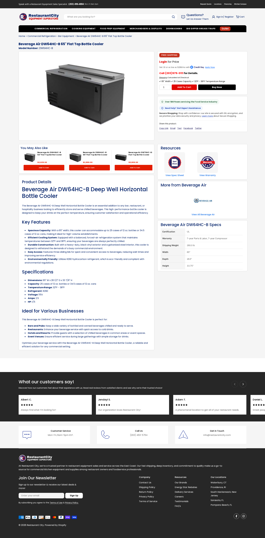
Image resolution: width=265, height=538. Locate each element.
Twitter (198, 128)
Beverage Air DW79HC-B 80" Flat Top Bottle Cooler (141, 153)
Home (22, 36)
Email (172, 128)
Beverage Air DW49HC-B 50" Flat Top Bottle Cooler (49, 153)
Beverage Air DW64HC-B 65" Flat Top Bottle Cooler (95, 153)
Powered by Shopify (55, 525)
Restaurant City (35, 525)
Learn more (207, 116)
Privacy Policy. (72, 502)
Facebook (188, 128)
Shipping (163, 77)
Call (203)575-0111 (171, 73)
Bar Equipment (66, 36)
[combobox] (120, 17)
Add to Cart (184, 87)
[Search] (173, 17)
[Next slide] (243, 384)
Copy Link (163, 128)
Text (179, 128)
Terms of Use (56, 502)
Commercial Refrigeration (41, 36)
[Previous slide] (234, 384)
